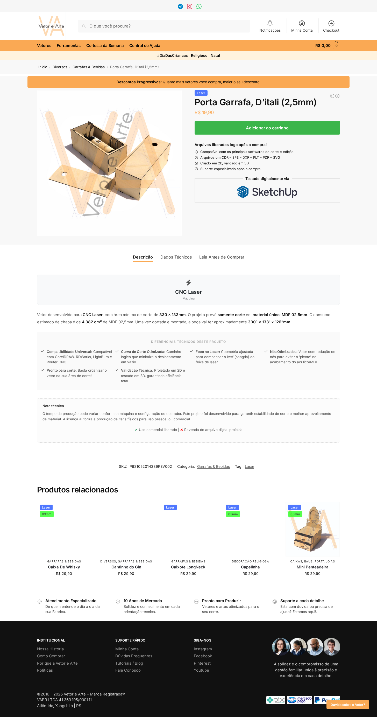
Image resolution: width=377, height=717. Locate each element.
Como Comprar (51, 655)
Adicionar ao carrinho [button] (64, 584)
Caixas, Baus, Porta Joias (312, 561)
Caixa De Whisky (64, 567)
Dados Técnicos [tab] (176, 257)
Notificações (270, 30)
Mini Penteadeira (313, 567)
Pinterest (202, 663)
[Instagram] (190, 7)
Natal (215, 55)
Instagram (203, 648)
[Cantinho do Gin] (126, 529)
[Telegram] (181, 7)
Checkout (331, 30)
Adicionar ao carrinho (267, 127)
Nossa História (50, 648)
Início (42, 67)
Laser (249, 466)
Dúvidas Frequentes (133, 655)
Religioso (199, 55)
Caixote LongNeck (188, 567)
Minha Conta (302, 30)
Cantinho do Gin (126, 567)
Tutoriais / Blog (129, 663)
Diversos (60, 67)
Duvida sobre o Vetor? (348, 705)
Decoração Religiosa (250, 561)
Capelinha (250, 567)
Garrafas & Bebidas (89, 67)
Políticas (45, 670)
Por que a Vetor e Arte (57, 663)
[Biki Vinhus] (337, 96)
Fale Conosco (128, 670)
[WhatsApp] (199, 7)
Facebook (203, 655)
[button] (327, 45)
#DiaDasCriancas (172, 55)
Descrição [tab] (143, 257)
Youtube (201, 670)
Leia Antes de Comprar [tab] (221, 257)
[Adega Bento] (332, 96)
